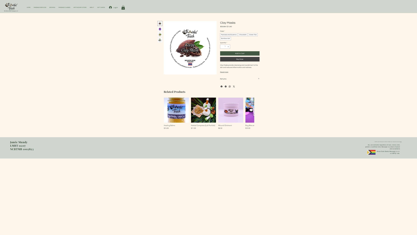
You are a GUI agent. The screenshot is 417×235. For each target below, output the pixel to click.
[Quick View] (176, 110)
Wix (400, 141)
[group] (209, 114)
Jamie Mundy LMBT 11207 (18, 143)
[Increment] (228, 47)
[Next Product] (251, 110)
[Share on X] (234, 86)
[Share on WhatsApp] (229, 86)
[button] (123, 7)
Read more (224, 72)
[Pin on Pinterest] (225, 86)
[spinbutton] (225, 47)
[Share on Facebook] (221, 86)
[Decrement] (221, 47)
